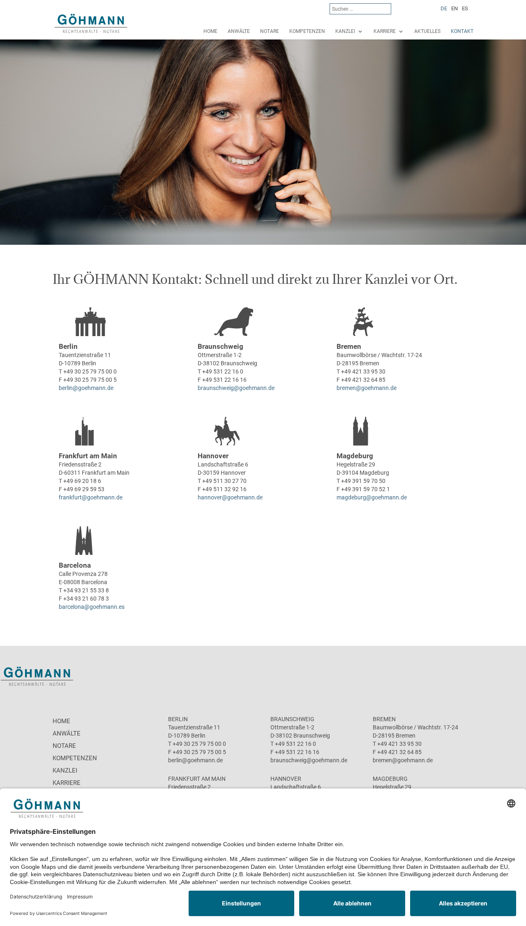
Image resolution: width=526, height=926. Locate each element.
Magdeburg (355, 456)
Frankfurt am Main (88, 456)
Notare (269, 31)
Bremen (349, 346)
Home (210, 31)
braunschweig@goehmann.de (236, 388)
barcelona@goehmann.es (92, 606)
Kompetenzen (307, 31)
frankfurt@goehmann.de (90, 497)
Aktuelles (427, 31)
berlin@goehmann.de (86, 388)
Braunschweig (220, 346)
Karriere (385, 31)
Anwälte (239, 31)
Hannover (213, 456)
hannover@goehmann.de (230, 497)
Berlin (68, 346)
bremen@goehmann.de (367, 388)
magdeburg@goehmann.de (372, 497)
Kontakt (462, 31)
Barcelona (75, 565)
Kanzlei (345, 31)
